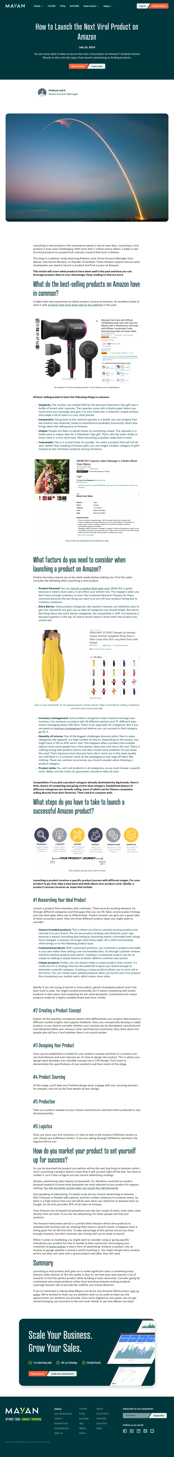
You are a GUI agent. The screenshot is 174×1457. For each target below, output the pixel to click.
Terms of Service (103, 1413)
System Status (102, 1423)
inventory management (68, 729)
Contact (99, 1428)
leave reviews (57, 1247)
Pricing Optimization (61, 1428)
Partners (82, 1433)
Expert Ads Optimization (63, 1413)
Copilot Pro (58, 1418)
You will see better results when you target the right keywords (81, 1188)
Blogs (81, 1423)
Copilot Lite (58, 1433)
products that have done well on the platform (75, 305)
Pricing (62, 5)
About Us (100, 1408)
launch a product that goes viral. (90, 589)
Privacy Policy (101, 1418)
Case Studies (74, 5)
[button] (38, 6)
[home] (15, 6)
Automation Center (61, 1423)
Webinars (82, 1428)
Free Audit (51, 5)
